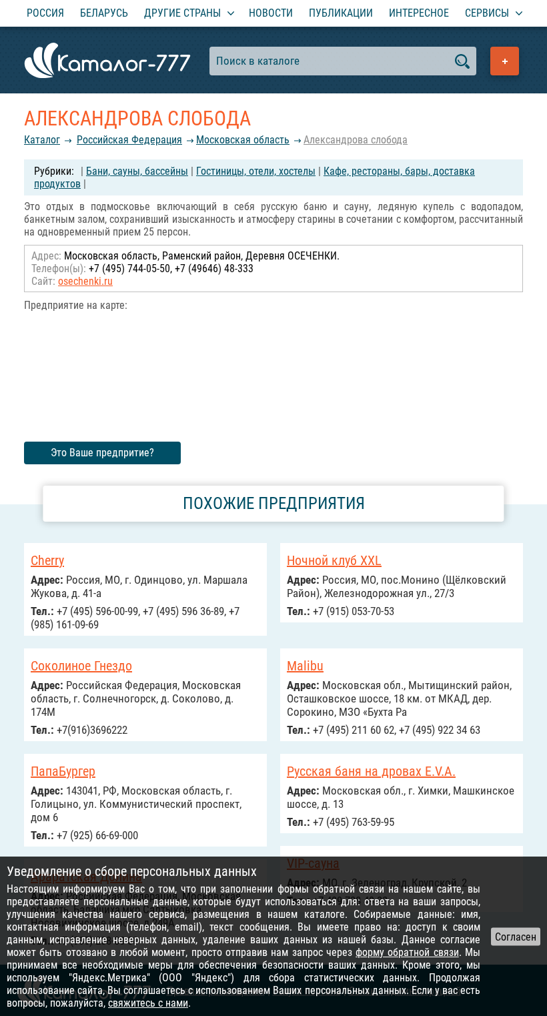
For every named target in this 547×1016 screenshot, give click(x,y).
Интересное (419, 13)
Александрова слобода (356, 139)
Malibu (305, 666)
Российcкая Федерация (129, 139)
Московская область (243, 139)
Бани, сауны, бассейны (137, 171)
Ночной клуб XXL (334, 560)
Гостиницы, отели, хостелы (256, 171)
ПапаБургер (63, 771)
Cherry (47, 560)
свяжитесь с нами (148, 1003)
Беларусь (104, 13)
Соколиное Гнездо (81, 666)
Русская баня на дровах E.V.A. (371, 771)
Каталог (42, 139)
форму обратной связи (407, 952)
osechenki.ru (85, 281)
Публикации (341, 13)
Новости (271, 13)
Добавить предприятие (504, 61)
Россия (45, 13)
